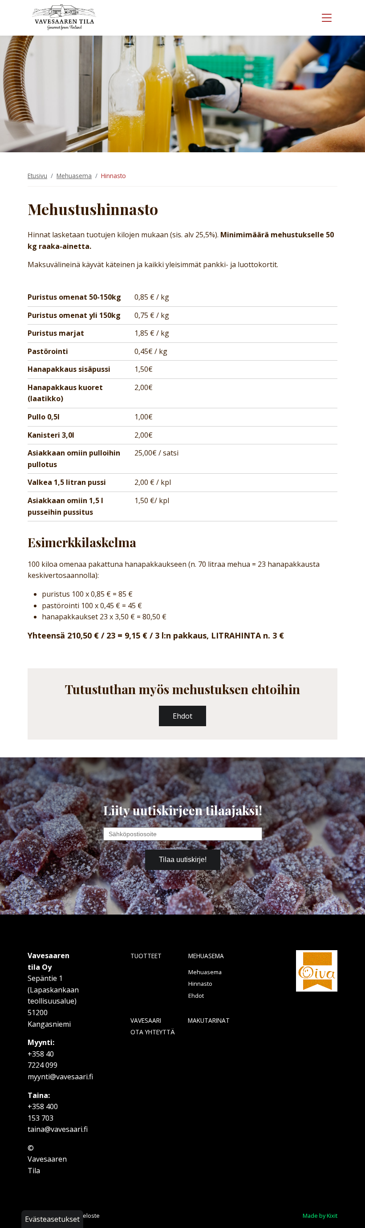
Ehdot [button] (182, 716)
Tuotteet (146, 955)
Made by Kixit (320, 1216)
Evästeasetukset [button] (52, 1219)
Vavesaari (145, 1020)
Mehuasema (74, 175)
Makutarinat (209, 1020)
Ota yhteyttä (152, 1032)
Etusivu (37, 175)
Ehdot (196, 996)
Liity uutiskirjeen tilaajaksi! (182, 810)
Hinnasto (200, 984)
